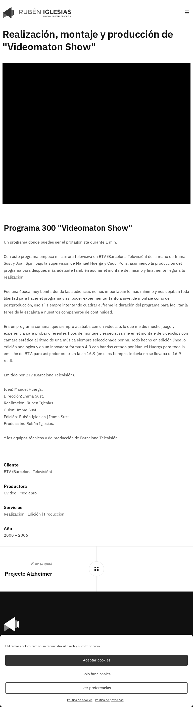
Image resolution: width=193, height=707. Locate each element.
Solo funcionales (96, 674)
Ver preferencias (96, 687)
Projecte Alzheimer (28, 573)
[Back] (96, 568)
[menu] (187, 12)
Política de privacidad (109, 700)
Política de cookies (79, 700)
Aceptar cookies (96, 660)
